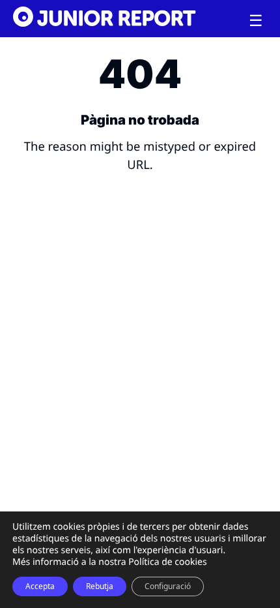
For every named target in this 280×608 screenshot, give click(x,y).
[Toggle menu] (256, 21)
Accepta (40, 586)
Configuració (168, 586)
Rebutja (99, 586)
